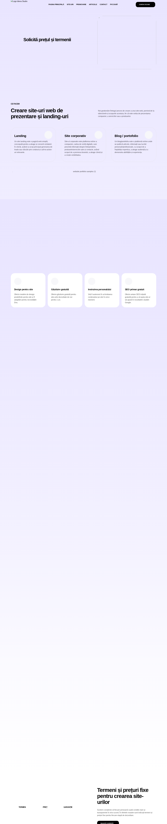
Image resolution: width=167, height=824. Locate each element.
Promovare (81, 4)
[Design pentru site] (17, 281)
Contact (103, 4)
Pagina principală (56, 4)
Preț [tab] (45, 807)
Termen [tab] (22, 807)
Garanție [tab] (68, 807)
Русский (114, 4)
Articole (93, 4)
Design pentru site (23, 289)
